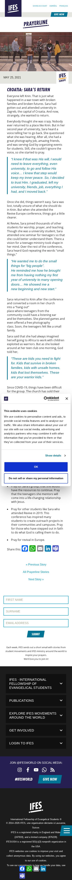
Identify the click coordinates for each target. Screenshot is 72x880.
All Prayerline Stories (36, 571)
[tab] (36, 683)
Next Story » (36, 579)
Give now (59, 14)
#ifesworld (24, 779)
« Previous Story (36, 564)
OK (36, 466)
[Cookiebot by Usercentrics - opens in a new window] (44, 398)
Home (8, 1)
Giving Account (40, 6)
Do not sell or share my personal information (36, 478)
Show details (53, 455)
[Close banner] (67, 398)
